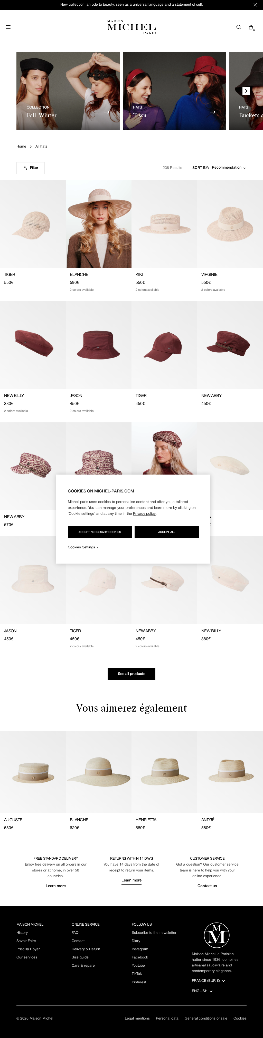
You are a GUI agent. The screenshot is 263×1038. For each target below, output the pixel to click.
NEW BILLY (14, 396)
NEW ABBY (211, 396)
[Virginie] (230, 224)
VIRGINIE (209, 275)
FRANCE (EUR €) (206, 981)
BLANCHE (79, 275)
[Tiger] (33, 224)
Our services (26, 957)
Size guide (80, 957)
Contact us (207, 886)
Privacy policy (144, 513)
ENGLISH (200, 991)
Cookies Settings (81, 547)
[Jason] (99, 345)
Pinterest (139, 982)
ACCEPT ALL (166, 532)
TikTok (137, 974)
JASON (76, 396)
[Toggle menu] (8, 27)
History (22, 933)
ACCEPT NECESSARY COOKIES (100, 532)
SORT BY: (200, 168)
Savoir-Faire (26, 941)
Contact (78, 941)
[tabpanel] (131, 781)
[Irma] (230, 466)
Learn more (56, 886)
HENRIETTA (146, 820)
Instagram (140, 949)
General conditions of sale (206, 1018)
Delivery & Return (86, 949)
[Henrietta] (164, 772)
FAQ (75, 933)
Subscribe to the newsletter (154, 933)
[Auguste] (33, 772)
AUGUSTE (13, 820)
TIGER (9, 275)
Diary (136, 941)
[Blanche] (99, 224)
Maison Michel (41, 1018)
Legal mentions (137, 1018)
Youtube (138, 965)
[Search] (238, 27)
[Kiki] (164, 224)
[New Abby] (230, 345)
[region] (133, 519)
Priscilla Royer (28, 949)
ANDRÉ (207, 820)
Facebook (140, 957)
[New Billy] (33, 345)
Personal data (167, 1018)
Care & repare (83, 965)
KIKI (139, 275)
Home (21, 146)
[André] (230, 772)
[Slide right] (246, 91)
